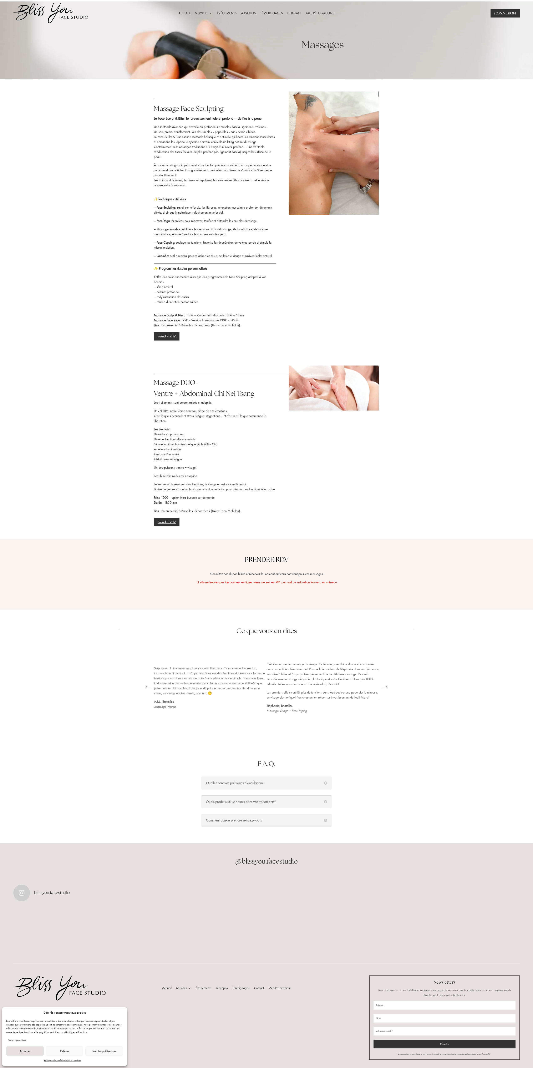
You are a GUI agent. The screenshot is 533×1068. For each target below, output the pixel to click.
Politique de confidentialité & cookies (62, 1060)
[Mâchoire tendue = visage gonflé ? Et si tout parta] (224, 929)
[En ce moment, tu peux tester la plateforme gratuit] (309, 929)
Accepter (25, 1051)
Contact (294, 13)
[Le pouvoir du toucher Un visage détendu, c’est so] (54, 929)
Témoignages (271, 13)
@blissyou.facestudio (266, 861)
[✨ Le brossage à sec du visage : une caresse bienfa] (478, 929)
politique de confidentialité (479, 1054)
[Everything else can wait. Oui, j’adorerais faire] (139, 929)
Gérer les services (17, 1040)
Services (201, 13)
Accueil (184, 13)
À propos (248, 13)
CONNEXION (505, 13)
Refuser (64, 1051)
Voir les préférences (104, 1051)
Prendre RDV (167, 336)
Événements (227, 13)
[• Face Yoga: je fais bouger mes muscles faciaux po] (393, 929)
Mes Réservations (320, 13)
